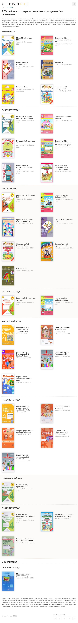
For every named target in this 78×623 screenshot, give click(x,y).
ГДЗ (3, 7)
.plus (18, 4)
